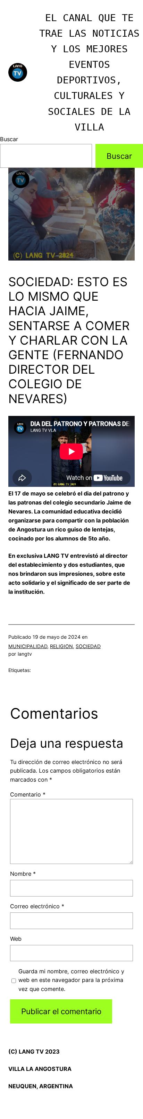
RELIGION (61, 646)
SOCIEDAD (88, 646)
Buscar (9, 139)
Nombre (23, 873)
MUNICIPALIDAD (27, 646)
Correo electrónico (37, 906)
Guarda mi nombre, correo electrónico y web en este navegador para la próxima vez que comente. (71, 980)
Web (16, 938)
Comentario (27, 794)
